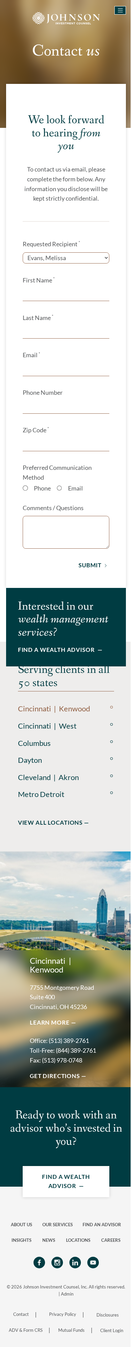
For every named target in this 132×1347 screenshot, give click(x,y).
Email (31, 355)
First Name (38, 280)
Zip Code (36, 430)
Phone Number (43, 392)
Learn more (49, 1022)
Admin (67, 1294)
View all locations (50, 822)
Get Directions (55, 1075)
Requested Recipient (51, 244)
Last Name (38, 317)
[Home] (66, 17)
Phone (42, 488)
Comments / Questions (53, 507)
